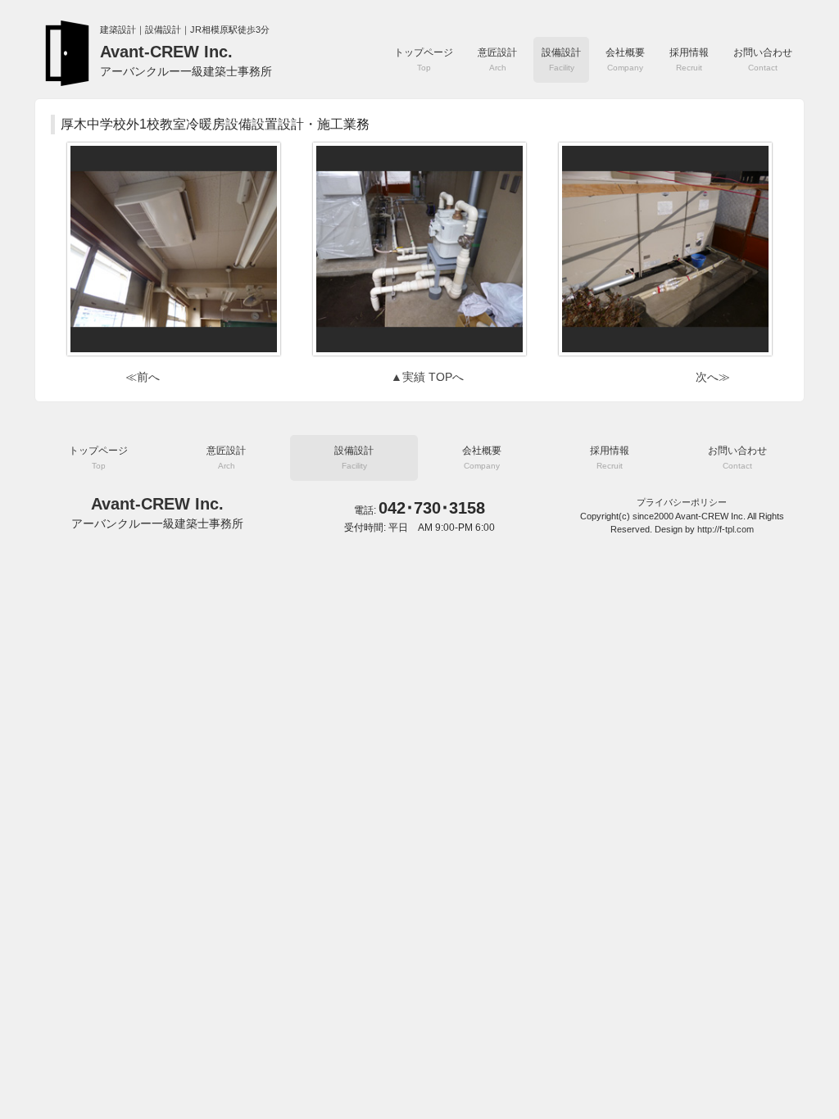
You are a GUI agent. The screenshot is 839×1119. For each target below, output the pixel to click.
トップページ (423, 59)
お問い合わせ (762, 59)
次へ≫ (713, 376)
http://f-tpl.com (725, 529)
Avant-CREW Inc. (186, 60)
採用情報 (689, 59)
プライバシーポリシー (682, 502)
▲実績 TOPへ (427, 376)
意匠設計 (497, 59)
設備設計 (561, 59)
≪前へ (142, 376)
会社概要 (625, 59)
